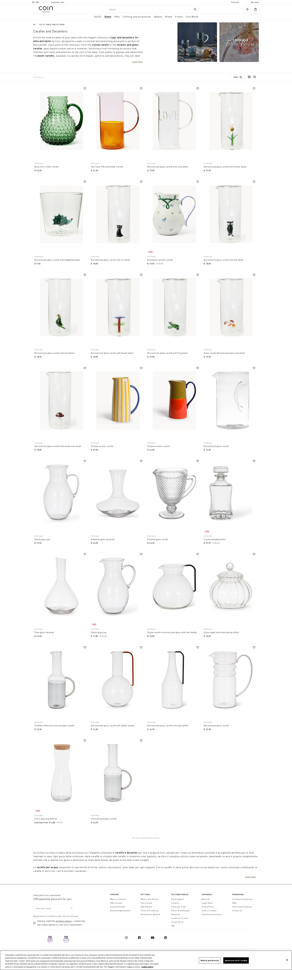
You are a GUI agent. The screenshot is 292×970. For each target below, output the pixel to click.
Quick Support (177, 899)
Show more (137, 62)
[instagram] (126, 937)
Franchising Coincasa (212, 914)
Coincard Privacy (117, 907)
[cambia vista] (249, 77)
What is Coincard (118, 899)
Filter (236, 77)
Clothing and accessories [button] (137, 16)
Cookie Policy (177, 922)
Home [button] (107, 16)
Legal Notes (207, 903)
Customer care (57, 2)
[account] (247, 9)
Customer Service (179, 894)
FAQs (234, 903)
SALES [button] (98, 16)
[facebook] (139, 937)
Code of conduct (209, 910)
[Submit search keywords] (195, 9)
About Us (206, 899)
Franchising (238, 894)
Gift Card (145, 894)
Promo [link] (179, 16)
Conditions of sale (179, 918)
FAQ (173, 926)
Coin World (207, 894)
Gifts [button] (117, 16)
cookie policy (147, 967)
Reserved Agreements (120, 910)
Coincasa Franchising (242, 899)
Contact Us (237, 910)
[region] (146, 960)
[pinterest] (165, 937)
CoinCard (114, 894)
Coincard (235, 2)
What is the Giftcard (150, 899)
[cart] (255, 9)
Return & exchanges (180, 910)
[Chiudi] (287, 960)
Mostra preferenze (210, 960)
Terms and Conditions (242, 907)
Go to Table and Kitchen (51, 24)
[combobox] (152, 9)
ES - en (35, 2)
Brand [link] (168, 16)
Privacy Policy (208, 907)
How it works (146, 903)
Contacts (175, 903)
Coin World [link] (192, 16)
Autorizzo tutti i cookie (236, 960)
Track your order (178, 907)
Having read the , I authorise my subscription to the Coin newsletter (61, 922)
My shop (255, 2)
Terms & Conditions (150, 910)
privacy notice (63, 921)
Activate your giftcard (150, 914)
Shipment (175, 914)
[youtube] (152, 937)
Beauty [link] (158, 16)
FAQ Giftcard (146, 907)
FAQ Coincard (116, 903)
